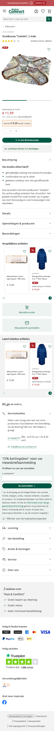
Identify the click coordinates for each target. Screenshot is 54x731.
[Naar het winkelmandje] (49, 11)
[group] (27, 71)
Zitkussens (10, 26)
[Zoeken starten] (49, 19)
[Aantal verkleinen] (5, 131)
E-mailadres (7, 473)
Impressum (41, 716)
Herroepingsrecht (17, 726)
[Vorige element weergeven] (4, 298)
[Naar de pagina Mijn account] (36, 11)
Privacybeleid (20, 721)
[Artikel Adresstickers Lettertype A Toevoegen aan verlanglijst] (24, 251)
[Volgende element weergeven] (50, 298)
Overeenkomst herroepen (21, 716)
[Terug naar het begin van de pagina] (51, 711)
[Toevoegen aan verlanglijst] (49, 49)
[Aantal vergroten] (16, 131)
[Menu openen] (4, 11)
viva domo (8, 31)
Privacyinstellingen (36, 726)
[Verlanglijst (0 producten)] (43, 11)
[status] (23, 19)
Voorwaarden (34, 721)
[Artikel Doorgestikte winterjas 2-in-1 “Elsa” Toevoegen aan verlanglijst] (50, 251)
